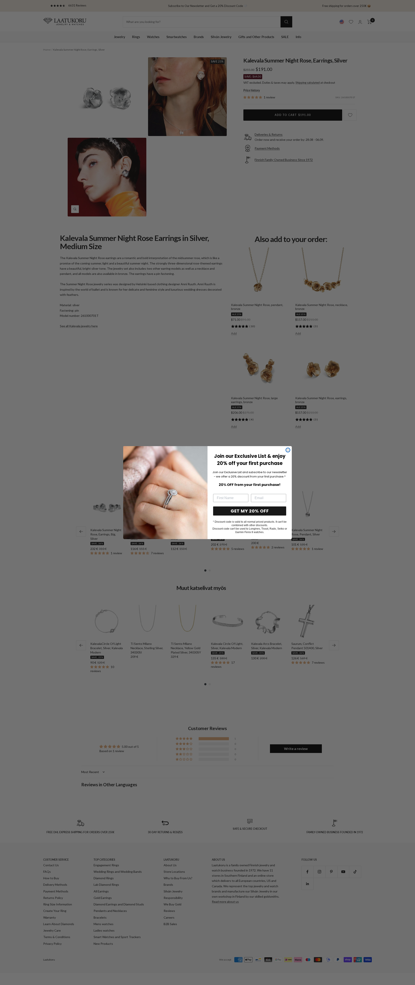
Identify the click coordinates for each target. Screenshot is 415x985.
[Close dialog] (288, 450)
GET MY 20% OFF (250, 511)
